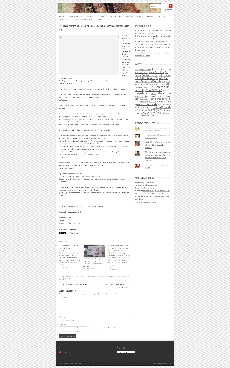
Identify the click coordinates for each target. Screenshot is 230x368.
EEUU (139, 78)
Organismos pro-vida (153, 103)
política (157, 107)
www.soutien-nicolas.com (95, 176)
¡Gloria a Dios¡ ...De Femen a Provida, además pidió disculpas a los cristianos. (157, 145)
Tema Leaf (155, 364)
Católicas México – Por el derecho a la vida (75, 364)
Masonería (161, 96)
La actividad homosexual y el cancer (73, 284)
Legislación (92, 277)
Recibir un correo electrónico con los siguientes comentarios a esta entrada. (89, 328)
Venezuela (146, 115)
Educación (165, 75)
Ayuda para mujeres (84, 19)
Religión (156, 110)
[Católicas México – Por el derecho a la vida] (109, 13)
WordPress (168, 364)
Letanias (153, 94)
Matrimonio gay (157, 98)
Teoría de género (145, 112)
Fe (163, 81)
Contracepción (150, 75)
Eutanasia (146, 81)
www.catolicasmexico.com (126, 46)
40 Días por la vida (143, 69)
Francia (113, 277)
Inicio (61, 17)
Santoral (166, 110)
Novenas (152, 102)
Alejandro (70, 277)
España (160, 78)
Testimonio (149, 17)
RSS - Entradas (66, 352)
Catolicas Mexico (75, 17)
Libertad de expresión (102, 277)
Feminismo (152, 84)
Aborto (157, 69)
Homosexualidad (84, 277)
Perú (150, 107)
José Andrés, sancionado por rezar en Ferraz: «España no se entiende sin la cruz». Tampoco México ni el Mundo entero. (153, 47)
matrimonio (119, 277)
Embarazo (149, 78)
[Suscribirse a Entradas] (60, 352)
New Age (144, 101)
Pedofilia (144, 107)
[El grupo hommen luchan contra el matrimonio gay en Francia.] (71, 256)
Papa (159, 105)
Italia (165, 90)
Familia (77, 277)
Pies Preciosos (65, 19)
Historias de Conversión (153, 85)
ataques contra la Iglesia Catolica (153, 71)
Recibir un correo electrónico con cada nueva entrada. (81, 332)
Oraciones (90, 17)
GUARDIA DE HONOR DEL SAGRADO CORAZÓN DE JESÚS (120, 17)
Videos (98, 19)
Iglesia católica (152, 90)
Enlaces (161, 17)
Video (151, 115)
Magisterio (151, 96)
